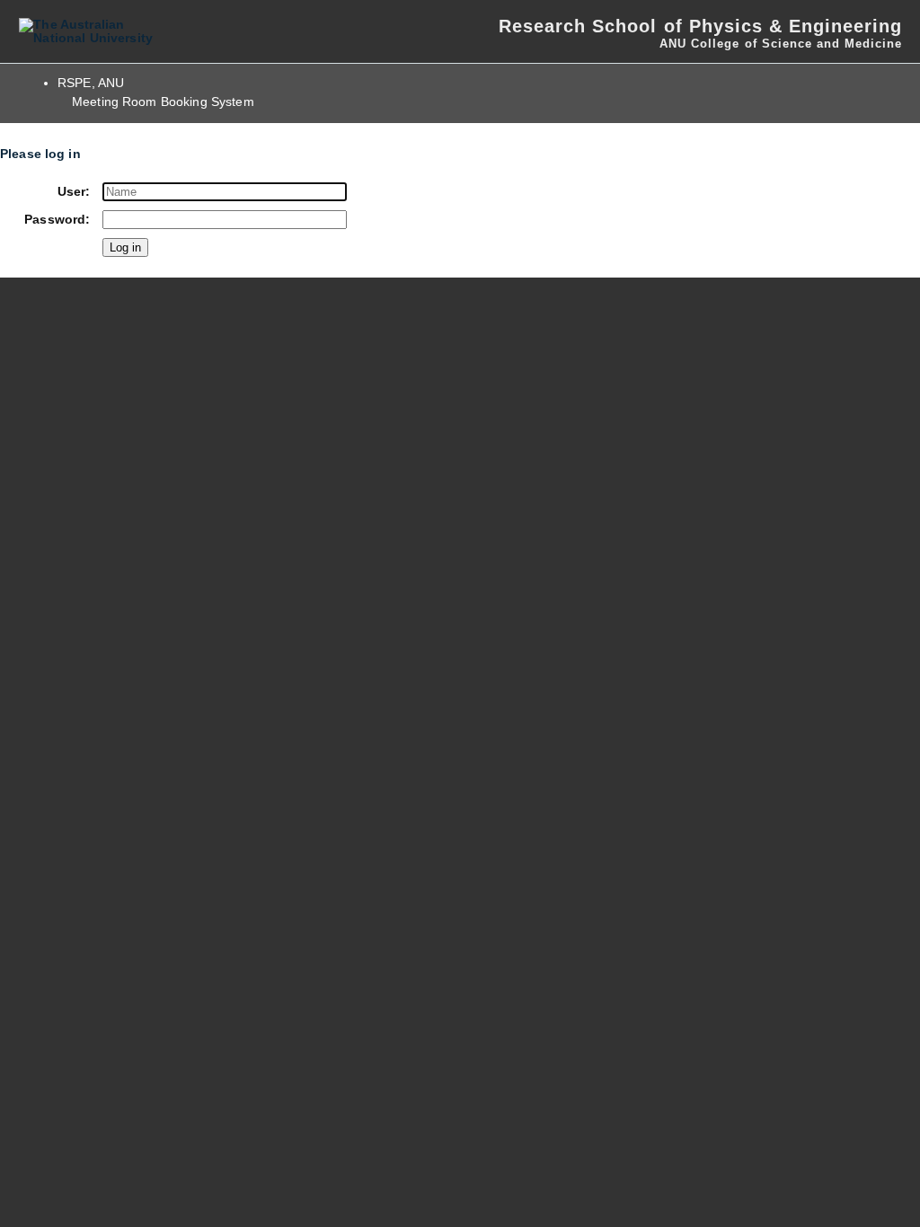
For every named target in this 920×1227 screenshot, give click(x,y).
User (72, 192)
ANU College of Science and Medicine (780, 43)
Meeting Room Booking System (163, 102)
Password (54, 219)
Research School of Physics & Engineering (700, 26)
